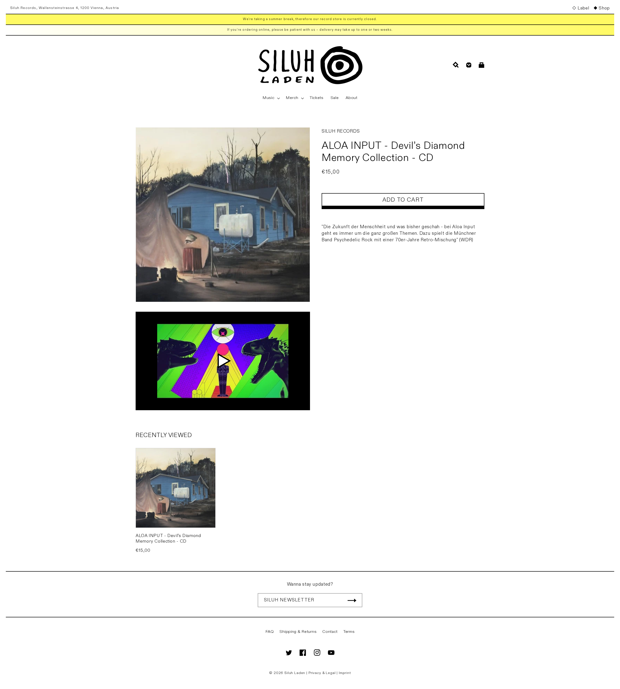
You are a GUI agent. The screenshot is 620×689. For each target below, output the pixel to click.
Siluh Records (341, 131)
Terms (349, 631)
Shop (604, 8)
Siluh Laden (294, 673)
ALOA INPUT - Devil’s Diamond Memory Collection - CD (168, 538)
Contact (330, 631)
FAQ (269, 631)
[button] (270, 98)
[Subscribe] (352, 600)
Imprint (345, 673)
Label (583, 8)
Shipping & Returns (298, 631)
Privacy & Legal (323, 673)
